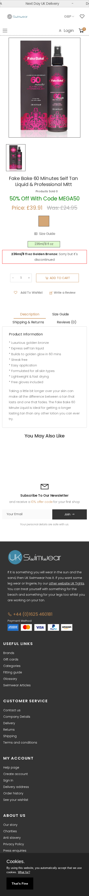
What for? (24, 872)
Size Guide (47, 234)
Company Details (16, 717)
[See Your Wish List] (83, 16)
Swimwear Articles (17, 685)
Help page (11, 767)
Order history (13, 793)
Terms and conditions (20, 742)
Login (69, 30)
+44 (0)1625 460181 (32, 614)
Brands (8, 653)
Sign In (8, 780)
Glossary (10, 679)
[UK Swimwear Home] (17, 16)
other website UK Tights (66, 583)
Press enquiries (14, 850)
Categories (12, 666)
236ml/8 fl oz (44, 244)
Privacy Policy (13, 844)
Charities (10, 831)
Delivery (9, 723)
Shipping (10, 736)
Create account (15, 774)
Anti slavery (12, 838)
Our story (10, 825)
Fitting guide (12, 672)
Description (29, 314)
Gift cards (10, 659)
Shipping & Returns (28, 322)
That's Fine (20, 883)
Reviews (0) (66, 322)
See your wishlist (15, 800)
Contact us (12, 710)
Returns (9, 729)
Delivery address (16, 787)
